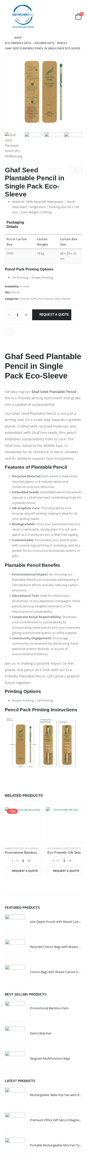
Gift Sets (76, 848)
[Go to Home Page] (6, 37)
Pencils (66, 298)
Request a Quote (54, 314)
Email (9, 332)
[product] (64, 825)
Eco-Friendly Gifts (49, 298)
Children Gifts (28, 298)
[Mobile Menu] (8, 16)
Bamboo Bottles (14, 848)
